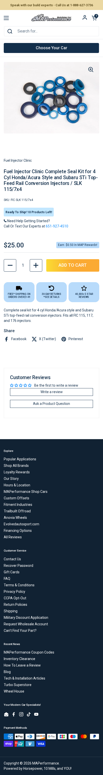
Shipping (11, 611)
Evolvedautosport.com (21, 524)
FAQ (7, 579)
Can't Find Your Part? (20, 631)
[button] (94, 18)
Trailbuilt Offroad (17, 511)
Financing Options (18, 531)
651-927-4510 (57, 226)
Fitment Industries (18, 505)
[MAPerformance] (51, 17)
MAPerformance (45, 763)
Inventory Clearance (19, 659)
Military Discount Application (26, 618)
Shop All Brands (16, 466)
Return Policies (15, 605)
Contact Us (12, 559)
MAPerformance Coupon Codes (29, 652)
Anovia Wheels (15, 518)
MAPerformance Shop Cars (26, 492)
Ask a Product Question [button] (51, 404)
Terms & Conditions (19, 585)
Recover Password (18, 566)
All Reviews (13, 537)
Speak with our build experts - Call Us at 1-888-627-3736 (51, 5)
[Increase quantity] (36, 265)
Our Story (11, 479)
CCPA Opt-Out (15, 598)
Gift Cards (12, 572)
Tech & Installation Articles (24, 678)
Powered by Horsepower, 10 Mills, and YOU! (38, 769)
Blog (7, 672)
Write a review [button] (51, 392)
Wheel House (14, 691)
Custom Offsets (16, 498)
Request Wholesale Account (26, 624)
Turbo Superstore (18, 685)
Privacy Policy (14, 592)
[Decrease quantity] (10, 265)
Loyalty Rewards (17, 472)
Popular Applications (20, 459)
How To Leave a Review (22, 665)
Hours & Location (17, 485)
